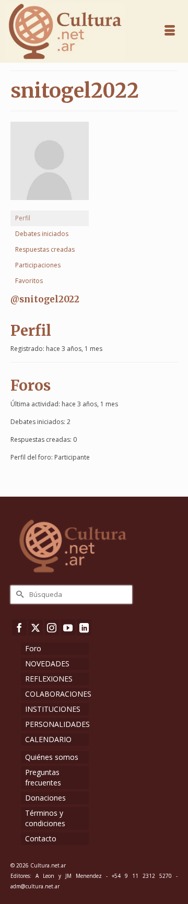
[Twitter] (35, 627)
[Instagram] (51, 627)
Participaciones (38, 265)
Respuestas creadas (45, 249)
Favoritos (29, 280)
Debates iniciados (41, 233)
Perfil (22, 218)
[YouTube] (68, 627)
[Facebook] (19, 627)
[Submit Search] (18, 594)
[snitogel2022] (49, 165)
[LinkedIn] (84, 627)
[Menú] (170, 31)
